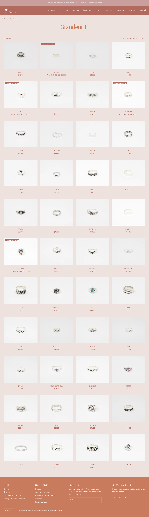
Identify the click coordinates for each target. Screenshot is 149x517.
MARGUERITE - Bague (56, 386)
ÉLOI (128, 151)
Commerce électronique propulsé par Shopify (48, 510)
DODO (56, 72)
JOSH (56, 425)
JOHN (128, 425)
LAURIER (21, 347)
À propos (7, 492)
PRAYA (20, 72)
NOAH (56, 190)
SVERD (20, 190)
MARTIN (128, 229)
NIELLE (128, 464)
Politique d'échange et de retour (46, 495)
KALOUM (20, 268)
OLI (21, 111)
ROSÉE (128, 386)
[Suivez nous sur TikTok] (126, 497)
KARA (21, 151)
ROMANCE (128, 268)
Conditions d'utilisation (12, 495)
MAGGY (92, 151)
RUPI (128, 347)
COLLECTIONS (64, 10)
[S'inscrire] (99, 500)
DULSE (20, 386)
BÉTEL (20, 425)
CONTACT (97, 10)
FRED (57, 229)
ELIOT (21, 308)
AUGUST (56, 464)
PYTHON (92, 229)
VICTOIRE (92, 268)
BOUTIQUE (52, 10)
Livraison (38, 499)
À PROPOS (87, 10)
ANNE (128, 72)
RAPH (128, 308)
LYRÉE (56, 268)
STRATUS (128, 111)
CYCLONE (56, 151)
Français (109, 10)
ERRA (92, 190)
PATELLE (56, 347)
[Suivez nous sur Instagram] (120, 497)
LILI (92, 72)
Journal (6, 489)
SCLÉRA (57, 111)
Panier (142, 10)
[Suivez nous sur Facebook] (115, 497)
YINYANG (56, 308)
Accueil (6, 19)
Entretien (38, 489)
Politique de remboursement (14, 499)
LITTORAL (20, 229)
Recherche (120, 10)
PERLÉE (92, 347)
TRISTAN (128, 190)
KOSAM (92, 464)
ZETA (21, 464)
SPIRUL (92, 111)
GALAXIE (92, 386)
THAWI (92, 308)
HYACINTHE (92, 425)
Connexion (131, 10)
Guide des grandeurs (42, 492)
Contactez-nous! (41, 502)
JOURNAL (76, 10)
